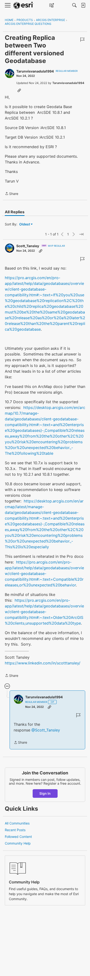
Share (11, 194)
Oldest (25, 224)
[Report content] (82, 39)
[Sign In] (83, 5)
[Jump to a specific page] (81, 234)
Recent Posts (15, 830)
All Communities (17, 823)
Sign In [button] (45, 793)
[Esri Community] (23, 5)
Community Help (18, 843)
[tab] (14, 212)
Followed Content (18, 837)
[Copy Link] (19, 90)
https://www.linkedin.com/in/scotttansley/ (42, 663)
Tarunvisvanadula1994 (35, 71)
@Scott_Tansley (45, 730)
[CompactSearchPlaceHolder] (74, 5)
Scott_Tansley (27, 246)
